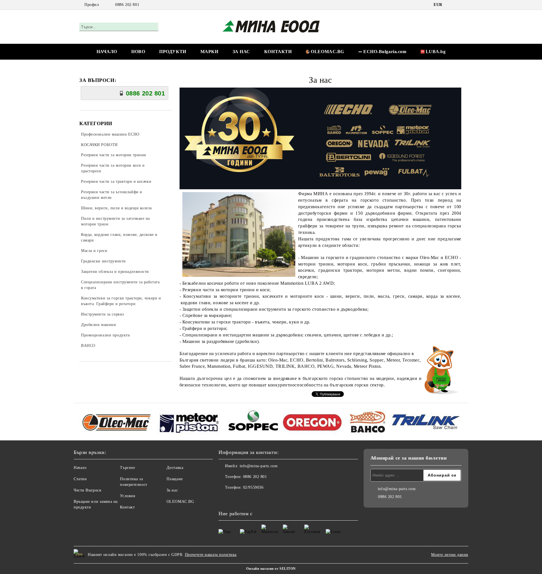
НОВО (138, 51)
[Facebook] (451, 5)
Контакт (127, 507)
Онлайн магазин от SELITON (271, 569)
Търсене (127, 468)
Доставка (175, 468)
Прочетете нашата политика (211, 555)
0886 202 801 (127, 5)
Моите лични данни (449, 555)
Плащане (175, 479)
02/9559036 (253, 487)
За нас (172, 490)
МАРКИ (209, 51)
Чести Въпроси (87, 490)
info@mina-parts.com (259, 466)
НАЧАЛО (107, 51)
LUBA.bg (436, 51)
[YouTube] (459, 5)
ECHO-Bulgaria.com (384, 51)
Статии (80, 479)
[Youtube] (235, 498)
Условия (127, 496)
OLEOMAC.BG (327, 51)
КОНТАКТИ (278, 51)
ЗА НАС (241, 51)
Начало (80, 468)
